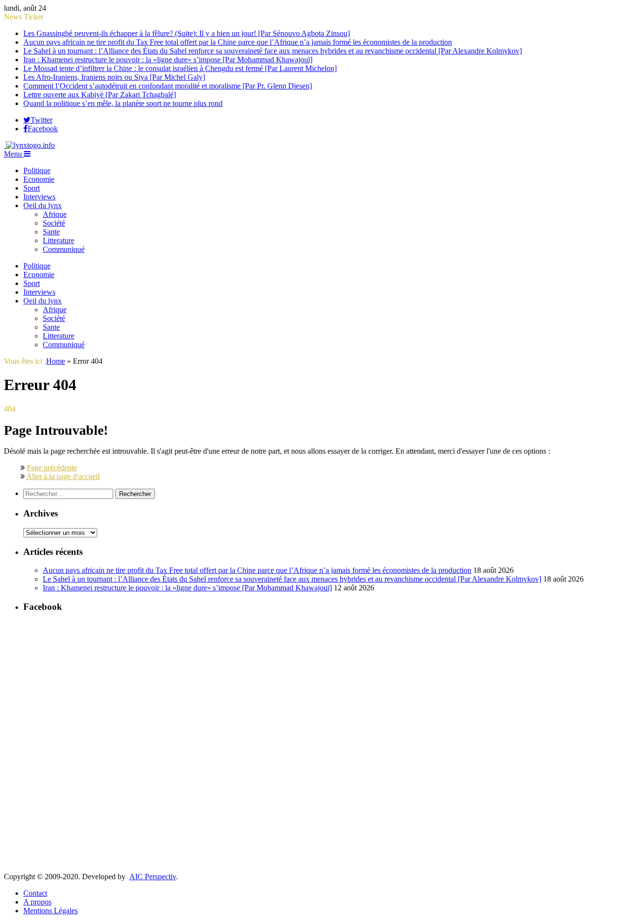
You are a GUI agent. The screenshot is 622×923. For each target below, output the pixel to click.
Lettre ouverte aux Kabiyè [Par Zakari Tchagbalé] (99, 94)
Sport (31, 188)
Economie (38, 179)
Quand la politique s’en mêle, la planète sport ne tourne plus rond (123, 103)
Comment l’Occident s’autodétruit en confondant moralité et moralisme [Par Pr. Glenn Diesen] (167, 86)
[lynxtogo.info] (29, 145)
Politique (37, 170)
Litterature (58, 240)
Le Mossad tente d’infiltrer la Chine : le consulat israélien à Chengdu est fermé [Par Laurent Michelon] (180, 68)
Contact (35, 893)
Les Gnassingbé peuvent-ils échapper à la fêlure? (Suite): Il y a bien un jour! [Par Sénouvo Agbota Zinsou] (186, 33)
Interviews (39, 197)
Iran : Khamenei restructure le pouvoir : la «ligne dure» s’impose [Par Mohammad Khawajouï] (167, 59)
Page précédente (52, 467)
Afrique (55, 214)
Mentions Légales (50, 910)
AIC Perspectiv (152, 876)
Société (54, 223)
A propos (37, 902)
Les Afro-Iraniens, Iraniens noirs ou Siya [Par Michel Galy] (114, 77)
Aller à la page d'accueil (63, 476)
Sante (51, 232)
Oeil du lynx (42, 205)
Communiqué (64, 249)
